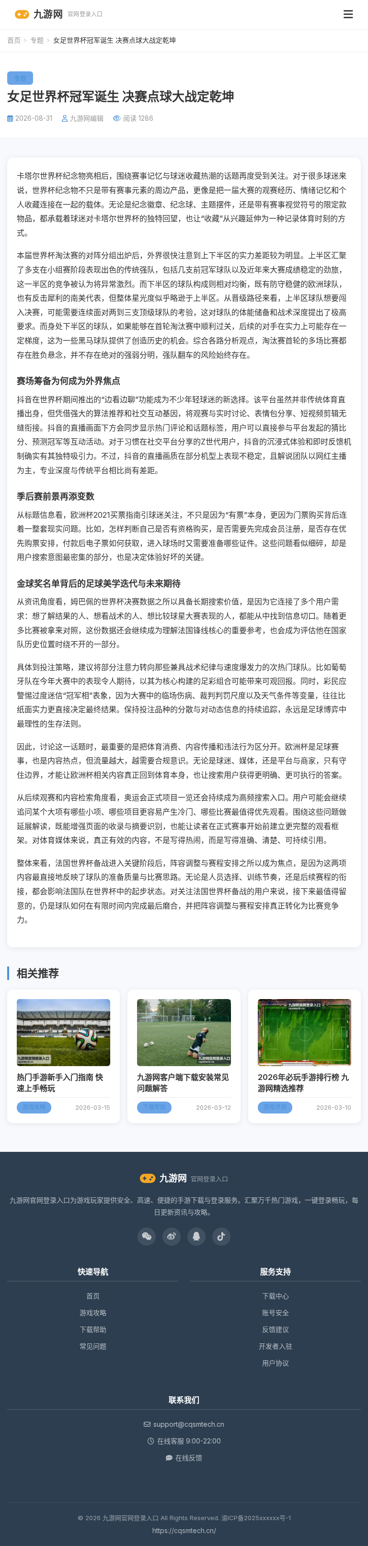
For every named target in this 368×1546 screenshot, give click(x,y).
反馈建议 (275, 1329)
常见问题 (93, 1346)
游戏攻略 (93, 1312)
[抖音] (221, 1237)
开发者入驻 (275, 1346)
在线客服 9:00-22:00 (189, 1441)
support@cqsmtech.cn (188, 1424)
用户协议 (275, 1363)
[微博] (171, 1237)
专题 (37, 40)
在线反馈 (188, 1458)
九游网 (68, 14)
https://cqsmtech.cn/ (184, 1530)
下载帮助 (93, 1329)
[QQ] (196, 1237)
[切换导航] (348, 14)
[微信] (147, 1237)
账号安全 (275, 1312)
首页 (14, 40)
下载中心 (275, 1296)
